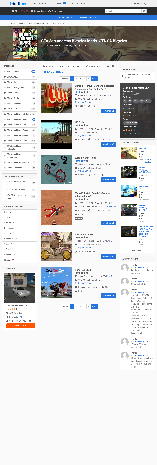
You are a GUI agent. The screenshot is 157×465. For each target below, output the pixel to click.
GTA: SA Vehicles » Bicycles (21, 119)
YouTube (81, 3)
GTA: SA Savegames (21, 87)
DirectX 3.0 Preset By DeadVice (143, 207)
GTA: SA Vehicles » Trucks (21, 162)
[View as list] (108, 66)
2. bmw (7, 217)
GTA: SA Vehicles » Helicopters (21, 147)
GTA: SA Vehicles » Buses (21, 135)
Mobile (79, 218)
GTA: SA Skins (21, 93)
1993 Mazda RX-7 (19, 305)
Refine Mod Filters (54, 72)
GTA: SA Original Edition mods (20, 196)
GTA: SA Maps (21, 77)
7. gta (8, 244)
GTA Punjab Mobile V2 (141, 267)
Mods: (21, 11)
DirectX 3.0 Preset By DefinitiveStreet (145, 169)
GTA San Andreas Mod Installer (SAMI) (137, 76)
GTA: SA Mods (21, 71)
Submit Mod (56, 11)
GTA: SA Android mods (20, 190)
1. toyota (7, 212)
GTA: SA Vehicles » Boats (21, 130)
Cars (20, 313)
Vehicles (50, 23)
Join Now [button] (94, 17)
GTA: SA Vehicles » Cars (21, 141)
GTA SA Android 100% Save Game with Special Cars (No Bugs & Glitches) (146, 231)
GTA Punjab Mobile (144, 187)
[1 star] (124, 130)
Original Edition (84, 102)
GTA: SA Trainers (21, 103)
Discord (61, 3)
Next (94, 79)
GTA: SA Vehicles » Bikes (21, 125)
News (51, 3)
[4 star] (132, 130)
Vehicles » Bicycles (95, 99)
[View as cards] (113, 66)
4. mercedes (9, 228)
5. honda (9, 233)
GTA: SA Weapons (21, 168)
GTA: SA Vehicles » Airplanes (21, 114)
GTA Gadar (143, 148)
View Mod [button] (19, 326)
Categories (39, 11)
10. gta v (9, 260)
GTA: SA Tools (21, 98)
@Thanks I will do (138, 284)
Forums (42, 3)
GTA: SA (13, 313)
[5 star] (134, 130)
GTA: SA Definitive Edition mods (20, 183)
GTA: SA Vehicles (21, 109)
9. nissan (9, 254)
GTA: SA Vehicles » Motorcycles (21, 155)
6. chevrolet (10, 238)
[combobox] (53, 66)
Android (112, 206)
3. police (9, 222)
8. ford (8, 249)
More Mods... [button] (137, 251)
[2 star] (126, 130)
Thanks (134, 265)
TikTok (71, 3)
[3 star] (129, 130)
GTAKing (16, 317)
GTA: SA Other (21, 82)
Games (34, 3)
